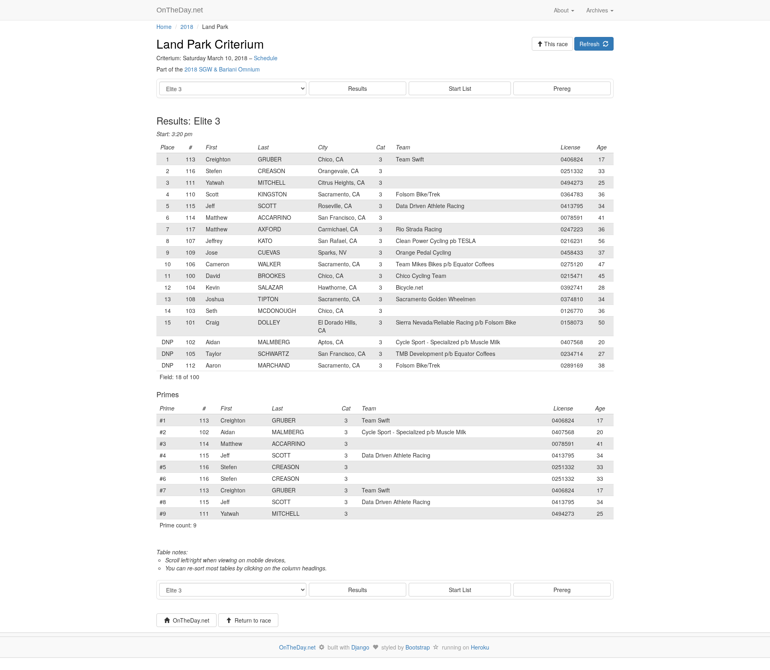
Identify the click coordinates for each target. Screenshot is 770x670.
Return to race (251, 620)
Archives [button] (598, 10)
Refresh (591, 44)
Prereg (562, 88)
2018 (186, 26)
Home (164, 26)
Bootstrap (417, 647)
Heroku (480, 647)
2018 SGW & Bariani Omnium (222, 69)
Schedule (266, 58)
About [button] (562, 10)
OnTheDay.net (180, 10)
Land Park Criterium (210, 43)
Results (357, 88)
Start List (460, 88)
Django (360, 647)
